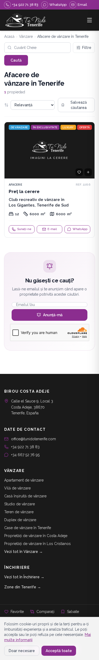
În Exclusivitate (45, 127)
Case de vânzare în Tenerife (27, 528)
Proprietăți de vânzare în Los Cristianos (37, 544)
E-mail (52, 229)
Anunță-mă (53, 315)
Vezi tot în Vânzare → (23, 551)
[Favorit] (79, 172)
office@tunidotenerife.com (33, 439)
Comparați (45, 611)
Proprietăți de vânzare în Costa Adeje (35, 536)
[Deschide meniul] (89, 20)
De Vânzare (19, 127)
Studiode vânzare (19, 504)
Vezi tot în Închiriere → (24, 577)
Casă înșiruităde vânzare (25, 496)
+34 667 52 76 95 (25, 455)
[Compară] (88, 172)
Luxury (68, 127)
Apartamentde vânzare (24, 480)
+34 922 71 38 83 (25, 447)
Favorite (17, 611)
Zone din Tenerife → (22, 587)
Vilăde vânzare (17, 488)
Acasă (9, 36)
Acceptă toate (59, 651)
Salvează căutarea (78, 105)
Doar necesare (22, 651)
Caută (16, 60)
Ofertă (84, 127)
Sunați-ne (24, 229)
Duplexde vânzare (20, 520)
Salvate (73, 611)
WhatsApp (80, 229)
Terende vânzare (19, 512)
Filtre (86, 47)
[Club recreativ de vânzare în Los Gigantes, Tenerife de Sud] (49, 179)
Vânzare (26, 36)
